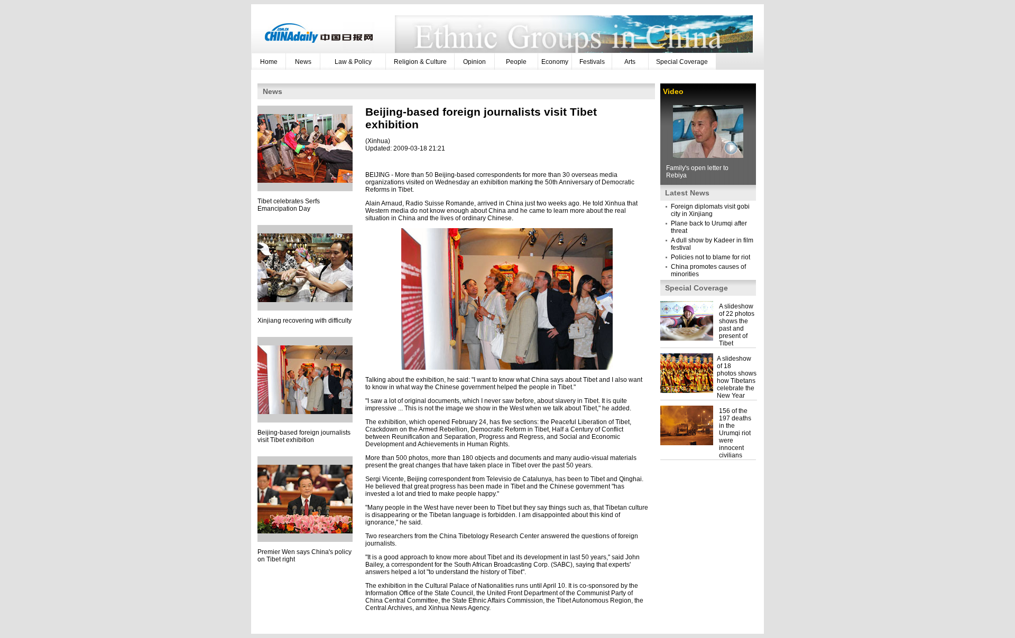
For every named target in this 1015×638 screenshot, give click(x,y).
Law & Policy (353, 61)
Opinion (474, 61)
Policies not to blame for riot (710, 257)
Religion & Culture (420, 61)
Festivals (592, 61)
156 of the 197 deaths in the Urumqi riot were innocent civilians (735, 433)
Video (673, 91)
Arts (629, 61)
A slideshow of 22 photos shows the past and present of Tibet (736, 325)
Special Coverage (682, 61)
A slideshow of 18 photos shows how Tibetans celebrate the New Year (736, 377)
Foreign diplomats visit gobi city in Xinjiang (710, 210)
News (303, 61)
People (516, 61)
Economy (554, 61)
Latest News (687, 193)
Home (269, 61)
